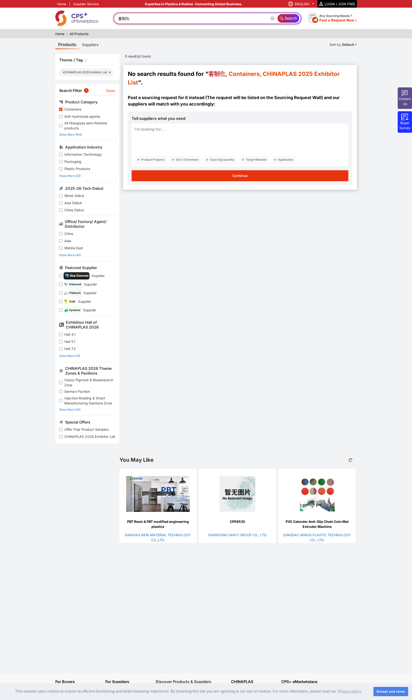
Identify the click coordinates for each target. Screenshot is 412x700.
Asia (67, 241)
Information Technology (83, 154)
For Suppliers (117, 681)
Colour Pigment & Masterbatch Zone (88, 382)
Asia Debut (73, 203)
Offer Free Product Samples (86, 429)
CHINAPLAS (242, 681)
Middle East (73, 248)
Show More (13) (69, 356)
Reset (110, 91)
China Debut (74, 210)
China (68, 234)
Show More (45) (70, 255)
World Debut (74, 196)
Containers (73, 109)
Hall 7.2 (70, 349)
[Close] (273, 18)
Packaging (72, 161)
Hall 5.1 (69, 341)
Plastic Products (77, 169)
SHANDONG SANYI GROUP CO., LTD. (237, 535)
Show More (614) (70, 134)
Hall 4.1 (70, 334)
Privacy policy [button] (349, 691)
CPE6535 (237, 522)
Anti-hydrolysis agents (82, 116)
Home (61, 4)
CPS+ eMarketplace (299, 681)
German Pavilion (77, 391)
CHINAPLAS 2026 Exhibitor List (89, 437)
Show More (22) (70, 409)
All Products (79, 34)
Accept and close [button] (390, 691)
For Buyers (65, 681)
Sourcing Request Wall (297, 97)
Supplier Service (86, 4)
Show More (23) (70, 176)
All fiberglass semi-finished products (85, 125)
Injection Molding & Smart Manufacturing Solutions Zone (88, 400)
